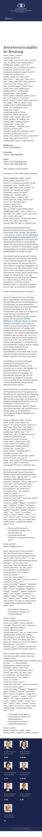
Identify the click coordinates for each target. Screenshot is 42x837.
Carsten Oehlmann (10, 752)
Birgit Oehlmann (25, 752)
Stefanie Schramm (10, 794)
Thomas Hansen (25, 773)
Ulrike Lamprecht (25, 794)
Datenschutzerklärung (24, 828)
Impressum (15, 828)
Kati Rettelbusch (9, 815)
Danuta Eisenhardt (10, 773)
